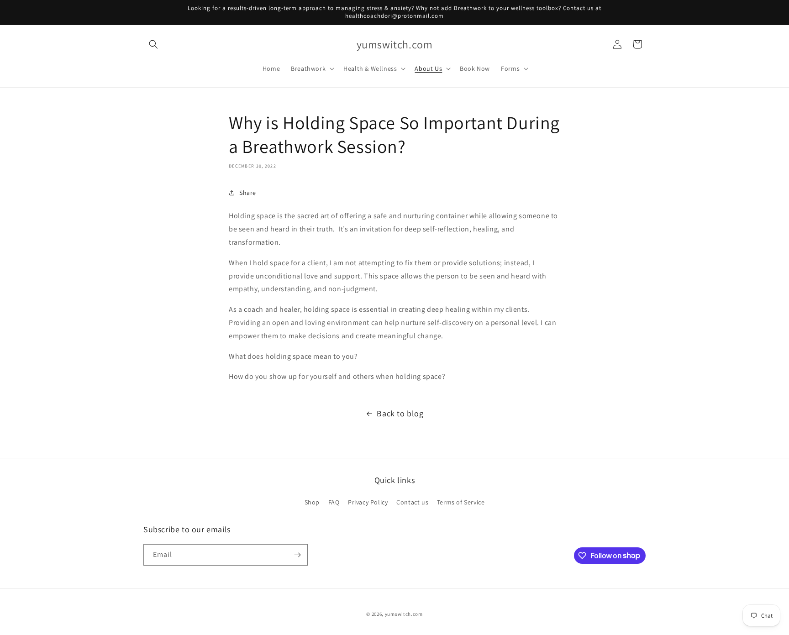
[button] (153, 44)
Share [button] (247, 193)
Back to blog (400, 413)
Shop (312, 502)
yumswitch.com (404, 614)
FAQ (334, 502)
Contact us (412, 502)
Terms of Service (461, 502)
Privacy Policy (368, 502)
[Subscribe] (297, 555)
